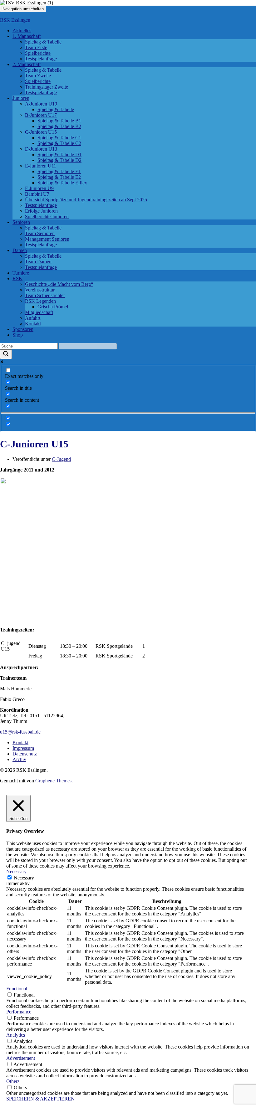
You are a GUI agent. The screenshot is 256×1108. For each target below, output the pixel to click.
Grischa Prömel (52, 306)
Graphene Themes (53, 780)
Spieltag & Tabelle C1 (59, 137)
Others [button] (12, 1081)
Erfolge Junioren (41, 211)
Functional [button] (16, 988)
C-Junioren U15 (41, 132)
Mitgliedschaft (39, 312)
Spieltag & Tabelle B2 (59, 126)
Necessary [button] (16, 871)
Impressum (23, 748)
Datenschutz (24, 753)
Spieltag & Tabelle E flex (62, 182)
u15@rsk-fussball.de (20, 731)
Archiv (19, 759)
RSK (17, 278)
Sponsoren (22, 329)
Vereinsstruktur (40, 289)
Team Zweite (38, 75)
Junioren (20, 98)
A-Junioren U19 (41, 103)
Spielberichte (38, 53)
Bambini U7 (37, 194)
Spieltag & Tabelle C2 (59, 143)
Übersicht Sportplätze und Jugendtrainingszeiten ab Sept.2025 (86, 199)
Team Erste (36, 47)
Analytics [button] (15, 1035)
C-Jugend (61, 459)
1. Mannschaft (26, 36)
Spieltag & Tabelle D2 (59, 160)
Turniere (20, 273)
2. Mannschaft (26, 64)
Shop (17, 335)
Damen (19, 250)
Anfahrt (32, 318)
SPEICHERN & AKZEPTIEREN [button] (40, 1098)
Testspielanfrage (41, 58)
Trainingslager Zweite (46, 87)
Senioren (21, 222)
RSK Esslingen (15, 20)
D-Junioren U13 (41, 149)
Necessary (24, 877)
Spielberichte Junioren (47, 216)
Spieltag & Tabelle (43, 41)
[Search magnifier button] (6, 354)
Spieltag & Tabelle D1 (59, 154)
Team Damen (38, 261)
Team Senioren (40, 233)
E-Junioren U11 (40, 165)
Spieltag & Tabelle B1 (59, 120)
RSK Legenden (40, 301)
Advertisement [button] (20, 1058)
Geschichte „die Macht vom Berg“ (59, 284)
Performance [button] (18, 1011)
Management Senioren (47, 239)
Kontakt (33, 323)
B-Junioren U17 (41, 115)
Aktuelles (21, 30)
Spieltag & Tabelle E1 (59, 171)
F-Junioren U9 (39, 188)
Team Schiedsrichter (45, 295)
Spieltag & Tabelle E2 (59, 177)
